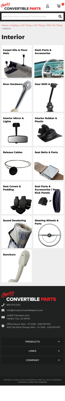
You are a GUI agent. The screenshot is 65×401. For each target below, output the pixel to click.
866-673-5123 (13, 304)
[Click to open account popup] (47, 6)
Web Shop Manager (38, 382)
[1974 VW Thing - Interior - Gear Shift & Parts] (48, 99)
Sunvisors (9, 254)
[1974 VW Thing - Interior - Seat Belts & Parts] (48, 167)
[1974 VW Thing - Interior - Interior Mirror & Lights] (17, 133)
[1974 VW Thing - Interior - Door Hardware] (17, 99)
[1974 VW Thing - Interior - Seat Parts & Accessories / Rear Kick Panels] (48, 201)
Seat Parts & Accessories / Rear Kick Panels (47, 189)
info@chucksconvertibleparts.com (25, 310)
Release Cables (12, 152)
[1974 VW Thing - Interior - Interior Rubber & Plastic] (48, 133)
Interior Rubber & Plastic (46, 120)
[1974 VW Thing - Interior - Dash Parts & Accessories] (48, 65)
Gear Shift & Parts (46, 84)
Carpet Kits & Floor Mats (15, 52)
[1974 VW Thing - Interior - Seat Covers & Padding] (17, 201)
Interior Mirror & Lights (13, 120)
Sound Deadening (14, 220)
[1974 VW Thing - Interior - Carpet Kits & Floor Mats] (17, 65)
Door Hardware (13, 84)
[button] (32, 16)
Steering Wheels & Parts (46, 222)
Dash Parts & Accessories (43, 52)
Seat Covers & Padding (12, 188)
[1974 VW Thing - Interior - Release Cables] (17, 167)
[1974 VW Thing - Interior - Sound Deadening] (17, 235)
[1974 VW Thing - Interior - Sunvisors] (17, 269)
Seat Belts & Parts (46, 152)
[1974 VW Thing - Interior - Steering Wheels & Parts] (48, 235)
